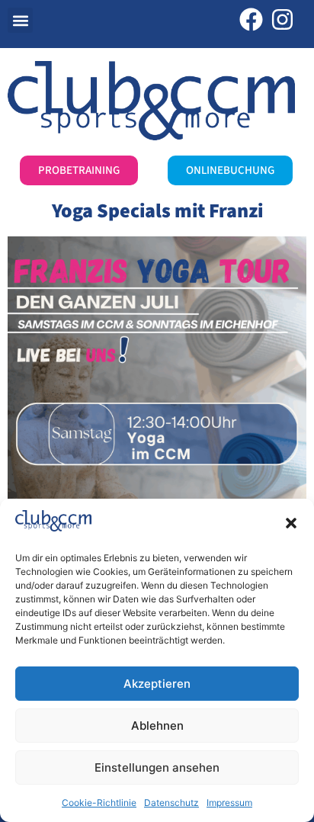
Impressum (229, 802)
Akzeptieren (157, 683)
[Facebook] (251, 19)
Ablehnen (157, 725)
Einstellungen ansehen (157, 767)
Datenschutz (171, 802)
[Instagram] (282, 19)
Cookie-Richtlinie (99, 802)
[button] (291, 523)
